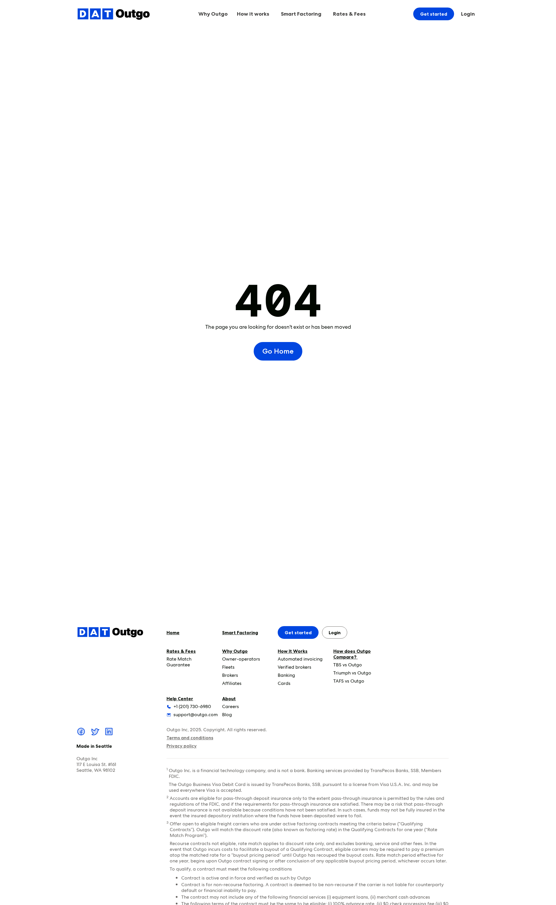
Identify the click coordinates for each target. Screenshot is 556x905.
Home (173, 632)
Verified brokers (294, 667)
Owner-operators (241, 659)
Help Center (180, 698)
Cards (284, 683)
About (229, 698)
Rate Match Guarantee (179, 662)
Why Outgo (235, 651)
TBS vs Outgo (347, 665)
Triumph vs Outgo (352, 673)
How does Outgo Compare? (352, 654)
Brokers (230, 675)
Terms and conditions (190, 738)
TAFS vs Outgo (348, 681)
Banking (286, 675)
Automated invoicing (300, 659)
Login (468, 14)
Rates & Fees (181, 651)
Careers (230, 706)
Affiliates (232, 683)
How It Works (293, 651)
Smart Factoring (301, 14)
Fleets (228, 667)
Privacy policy (182, 746)
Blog (227, 715)
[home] (113, 14)
